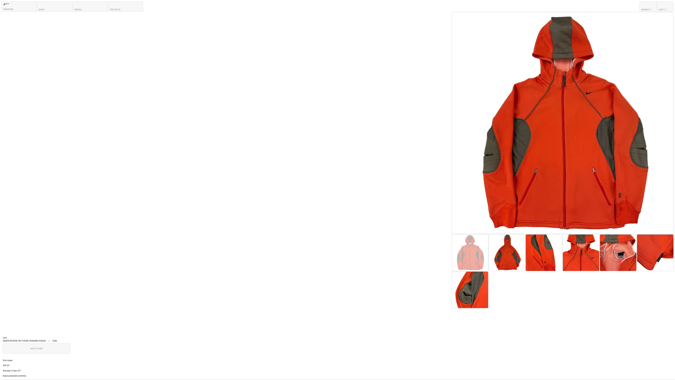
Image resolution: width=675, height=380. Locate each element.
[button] (647, 6)
